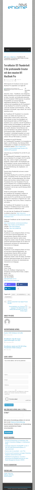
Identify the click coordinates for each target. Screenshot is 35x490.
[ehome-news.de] (17, 7)
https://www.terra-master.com (11, 280)
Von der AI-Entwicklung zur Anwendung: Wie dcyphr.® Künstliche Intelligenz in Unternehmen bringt (17, 442)
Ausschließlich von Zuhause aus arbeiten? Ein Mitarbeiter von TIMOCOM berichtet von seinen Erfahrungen (18, 308)
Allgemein (13, 57)
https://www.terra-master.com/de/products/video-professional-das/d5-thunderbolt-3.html (17, 215)
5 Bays (13, 294)
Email (5, 379)
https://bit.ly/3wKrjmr (14, 226)
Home (7, 57)
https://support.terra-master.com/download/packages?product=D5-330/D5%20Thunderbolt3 (16, 148)
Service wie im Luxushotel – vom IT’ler (15, 451)
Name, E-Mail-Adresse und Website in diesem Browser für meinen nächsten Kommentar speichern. (16, 393)
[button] (10, 284)
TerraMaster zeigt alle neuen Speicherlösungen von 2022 (12, 339)
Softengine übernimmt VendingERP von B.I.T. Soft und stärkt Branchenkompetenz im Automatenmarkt (17, 447)
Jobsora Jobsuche (9, 475)
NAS (29, 294)
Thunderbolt (8, 296)
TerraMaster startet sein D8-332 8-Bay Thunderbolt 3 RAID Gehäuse (15, 346)
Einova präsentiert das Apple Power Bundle (18, 302)
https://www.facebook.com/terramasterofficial (15, 223)
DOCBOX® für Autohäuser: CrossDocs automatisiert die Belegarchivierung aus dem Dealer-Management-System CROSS (16, 458)
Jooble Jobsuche (8, 473)
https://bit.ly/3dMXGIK (15, 228)
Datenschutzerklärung (18, 422)
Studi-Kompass (8, 476)
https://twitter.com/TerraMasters (16, 224)
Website (6, 385)
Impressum (14, 488)
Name (6, 374)
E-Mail (6, 412)
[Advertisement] (17, 27)
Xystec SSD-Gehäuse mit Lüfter (13, 333)
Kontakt (9, 488)
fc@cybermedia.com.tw (10, 278)
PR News (12, 79)
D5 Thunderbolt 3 (21, 294)
